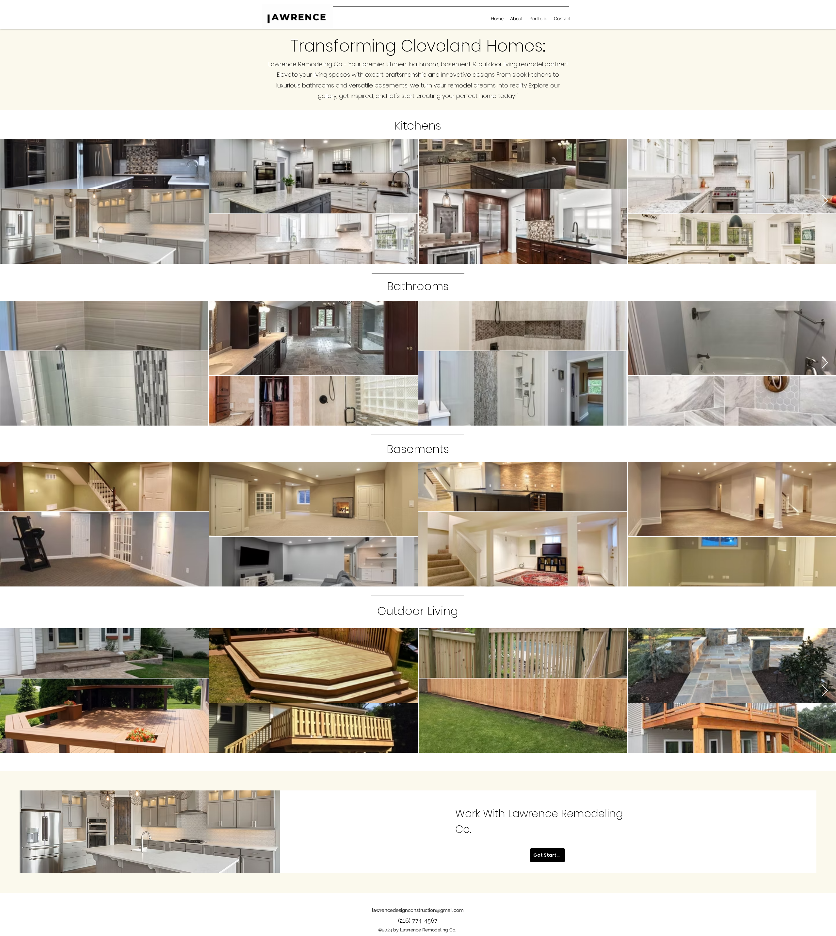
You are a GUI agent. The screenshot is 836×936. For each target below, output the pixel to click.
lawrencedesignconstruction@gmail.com (418, 910)
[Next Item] (824, 201)
